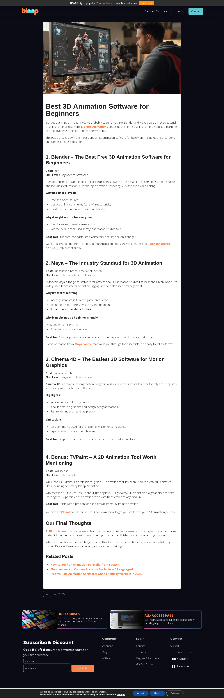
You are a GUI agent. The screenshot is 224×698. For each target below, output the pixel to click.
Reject (157, 693)
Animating (59, 593)
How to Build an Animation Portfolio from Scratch (84, 564)
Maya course (83, 344)
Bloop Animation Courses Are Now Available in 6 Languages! (91, 569)
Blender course (159, 244)
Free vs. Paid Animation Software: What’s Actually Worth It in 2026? (96, 574)
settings (121, 694)
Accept (140, 693)
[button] (180, 11)
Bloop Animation (95, 126)
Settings (175, 693)
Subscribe (82, 668)
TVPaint (64, 512)
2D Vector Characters (106, 3)
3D (47, 593)
